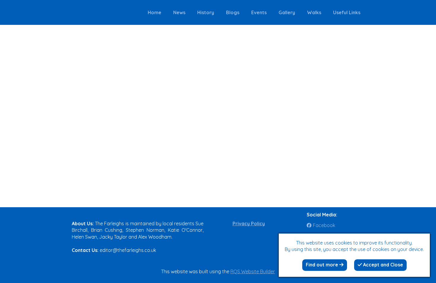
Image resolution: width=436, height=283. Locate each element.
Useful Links (346, 12)
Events (259, 12)
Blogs (232, 12)
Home (154, 12)
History (205, 12)
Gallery (287, 12)
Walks (314, 12)
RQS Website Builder (252, 271)
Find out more (322, 265)
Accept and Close (382, 265)
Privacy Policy (249, 223)
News (179, 12)
